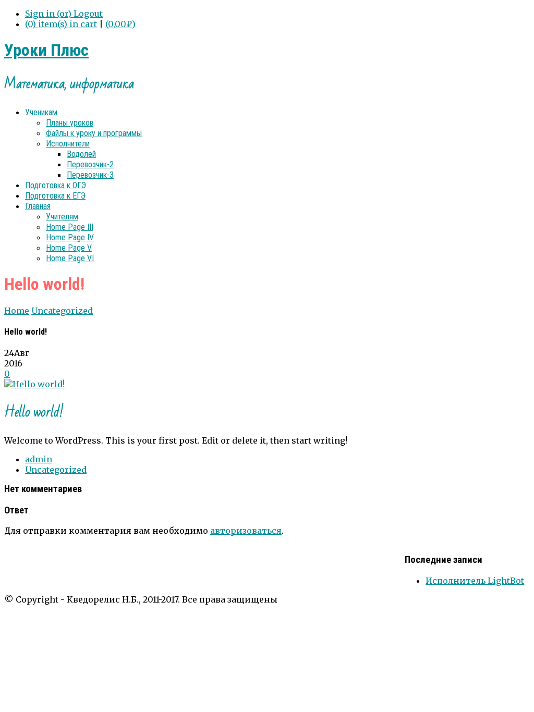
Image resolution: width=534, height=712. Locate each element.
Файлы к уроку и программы (94, 133)
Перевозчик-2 (90, 164)
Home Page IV (70, 237)
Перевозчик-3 (90, 175)
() (120, 24)
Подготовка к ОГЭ (55, 185)
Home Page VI (70, 258)
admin (38, 459)
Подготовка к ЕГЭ (55, 196)
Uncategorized (62, 310)
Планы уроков (69, 123)
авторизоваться (246, 530)
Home (16, 310)
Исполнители (68, 144)
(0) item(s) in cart (61, 24)
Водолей (81, 154)
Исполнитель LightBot (475, 580)
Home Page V (69, 248)
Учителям (62, 217)
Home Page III (69, 227)
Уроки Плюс (46, 50)
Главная (38, 206)
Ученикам (41, 112)
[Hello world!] (34, 384)
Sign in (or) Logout (64, 13)
